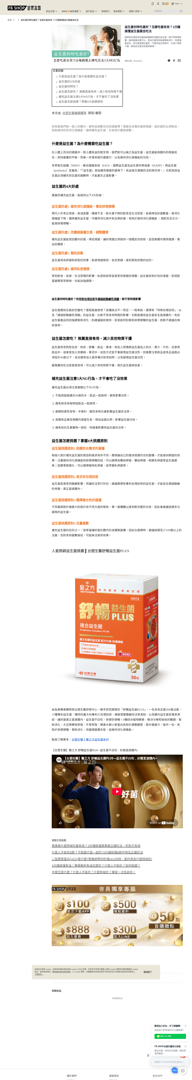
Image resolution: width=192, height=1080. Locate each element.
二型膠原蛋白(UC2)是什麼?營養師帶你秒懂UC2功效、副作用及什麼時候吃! (102, 859)
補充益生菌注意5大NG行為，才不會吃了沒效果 (89, 96)
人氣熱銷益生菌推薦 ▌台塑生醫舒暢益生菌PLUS (90, 551)
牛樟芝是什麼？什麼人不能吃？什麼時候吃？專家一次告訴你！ (94, 872)
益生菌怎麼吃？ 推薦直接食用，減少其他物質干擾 (90, 91)
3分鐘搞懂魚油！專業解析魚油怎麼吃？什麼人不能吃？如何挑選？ (96, 865)
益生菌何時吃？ (69, 86)
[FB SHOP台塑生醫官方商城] (24, 8)
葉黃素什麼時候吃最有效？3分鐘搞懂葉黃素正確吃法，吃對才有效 (96, 846)
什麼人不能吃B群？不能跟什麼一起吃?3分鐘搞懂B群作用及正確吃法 (97, 852)
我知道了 (148, 972)
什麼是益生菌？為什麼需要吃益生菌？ (83, 76)
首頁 (10, 20)
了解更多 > (38, 974)
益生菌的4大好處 (69, 81)
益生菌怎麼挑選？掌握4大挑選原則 (81, 101)
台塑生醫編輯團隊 (74, 113)
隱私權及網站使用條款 (61, 972)
